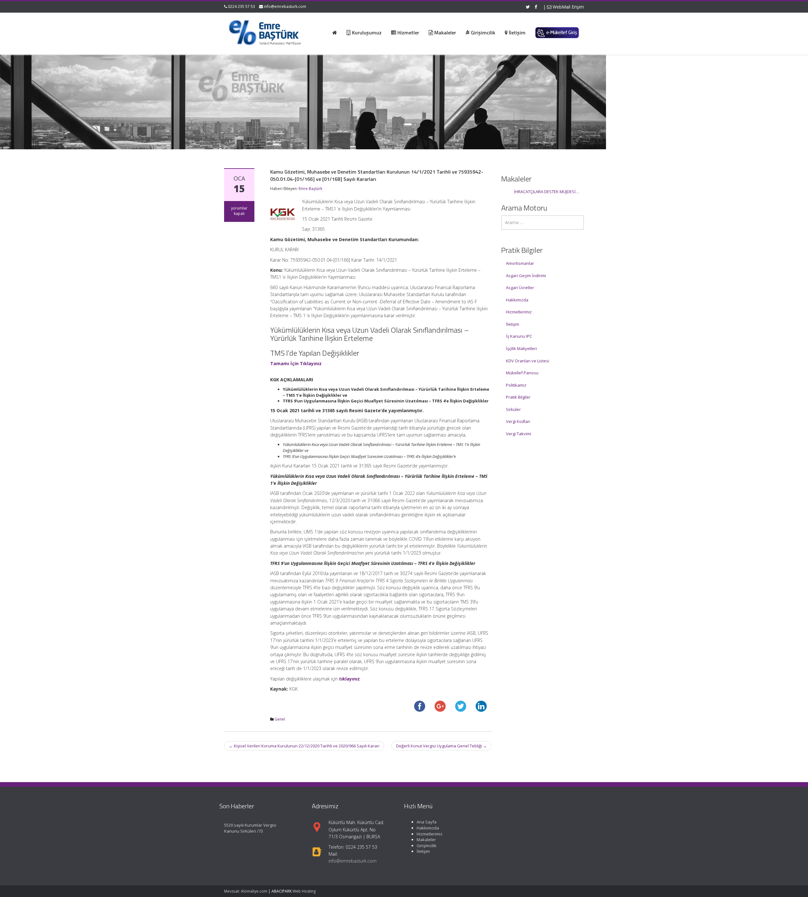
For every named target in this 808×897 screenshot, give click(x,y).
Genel (280, 719)
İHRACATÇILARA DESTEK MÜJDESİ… (546, 191)
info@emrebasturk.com (285, 6)
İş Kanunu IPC (519, 336)
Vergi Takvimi (518, 434)
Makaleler (426, 839)
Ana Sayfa (427, 822)
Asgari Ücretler (520, 287)
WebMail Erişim (567, 7)
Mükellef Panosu (522, 373)
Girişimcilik (427, 845)
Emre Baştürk (310, 188)
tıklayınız (349, 679)
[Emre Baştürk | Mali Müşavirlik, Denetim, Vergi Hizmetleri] (265, 31)
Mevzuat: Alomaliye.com (245, 891)
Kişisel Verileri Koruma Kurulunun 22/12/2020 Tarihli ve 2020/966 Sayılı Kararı (304, 746)
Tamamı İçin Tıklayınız (296, 363)
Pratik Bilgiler (518, 397)
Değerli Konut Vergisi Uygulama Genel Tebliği (441, 746)
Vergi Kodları (518, 421)
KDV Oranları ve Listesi (527, 361)
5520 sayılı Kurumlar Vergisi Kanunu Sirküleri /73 (250, 828)
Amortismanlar (520, 263)
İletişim (512, 324)
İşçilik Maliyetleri (521, 348)
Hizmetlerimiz (519, 312)
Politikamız (516, 385)
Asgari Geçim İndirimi (526, 275)
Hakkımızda (517, 300)
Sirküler (513, 409)
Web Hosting (304, 891)
